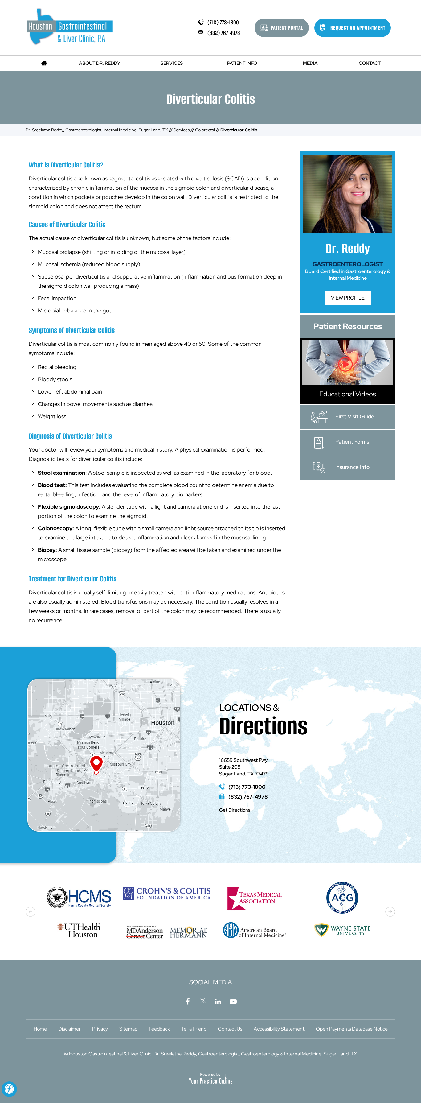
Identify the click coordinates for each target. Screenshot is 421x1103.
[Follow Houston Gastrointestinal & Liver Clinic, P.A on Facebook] (188, 1001)
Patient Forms (352, 441)
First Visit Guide (354, 416)
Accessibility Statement (279, 1029)
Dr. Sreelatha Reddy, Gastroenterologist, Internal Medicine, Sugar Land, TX (97, 130)
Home (40, 1029)
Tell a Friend (193, 1029)
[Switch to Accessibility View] (9, 1089)
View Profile (348, 298)
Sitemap (128, 1029)
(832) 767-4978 (223, 33)
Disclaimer (69, 1029)
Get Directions (234, 810)
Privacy (100, 1029)
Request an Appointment (357, 27)
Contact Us (230, 1029)
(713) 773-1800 (223, 22)
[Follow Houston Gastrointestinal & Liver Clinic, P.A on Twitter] (203, 1001)
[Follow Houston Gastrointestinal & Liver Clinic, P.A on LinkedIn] (218, 1001)
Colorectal (205, 130)
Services (182, 130)
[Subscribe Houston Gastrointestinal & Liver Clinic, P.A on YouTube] (233, 1001)
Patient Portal (287, 27)
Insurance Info (352, 467)
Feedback (159, 1029)
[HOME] (44, 63)
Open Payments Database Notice (352, 1029)
